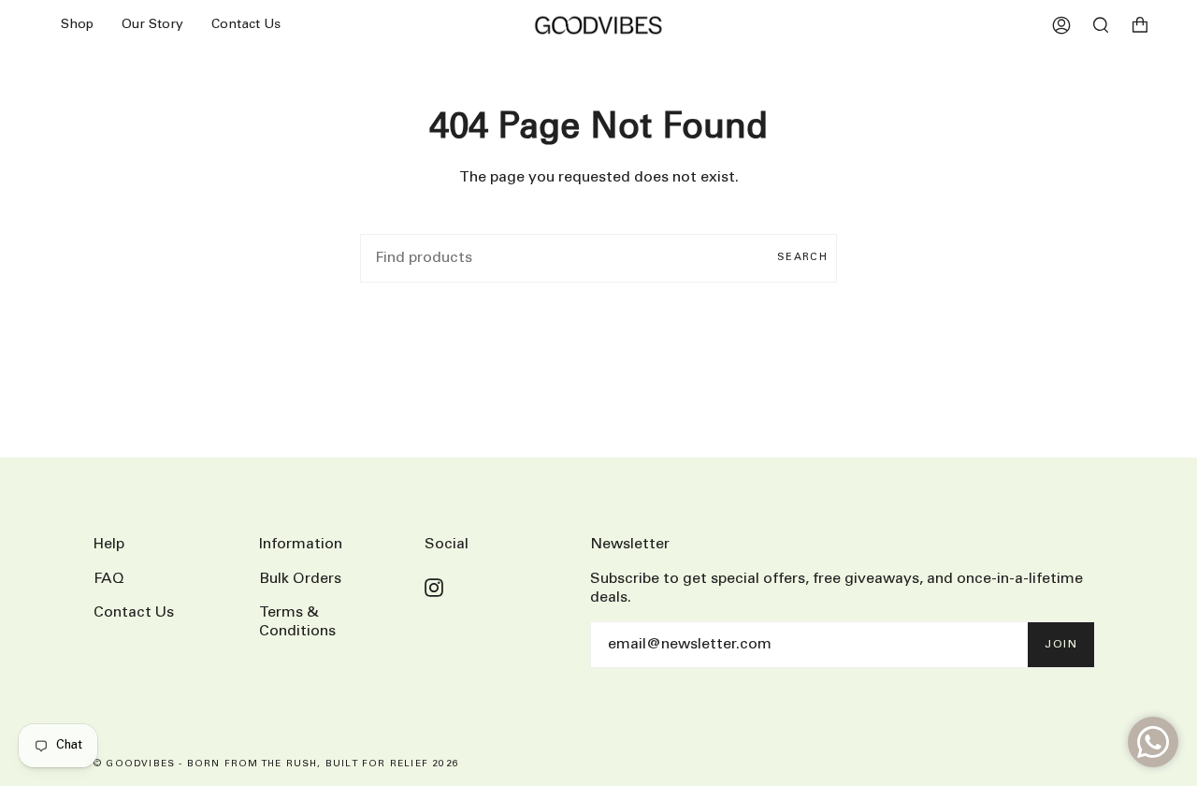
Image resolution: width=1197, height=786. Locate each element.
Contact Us (134, 612)
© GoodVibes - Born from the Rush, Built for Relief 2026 (276, 764)
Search (802, 257)
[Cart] (1140, 25)
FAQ (109, 579)
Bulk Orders (300, 579)
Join (1061, 644)
